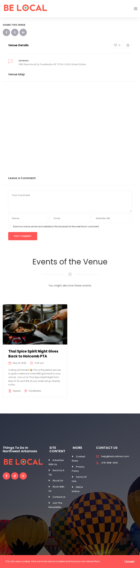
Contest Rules (78, 458)
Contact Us (58, 497)
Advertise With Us (56, 462)
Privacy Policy (78, 469)
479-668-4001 (109, 462)
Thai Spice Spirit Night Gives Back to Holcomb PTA (33, 354)
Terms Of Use (79, 479)
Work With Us (56, 489)
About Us (57, 480)
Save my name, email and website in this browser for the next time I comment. (56, 226)
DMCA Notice (77, 489)
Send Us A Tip (56, 472)
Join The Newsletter (55, 505)
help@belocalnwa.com (115, 456)
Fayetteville (35, 390)
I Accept (130, 561)
